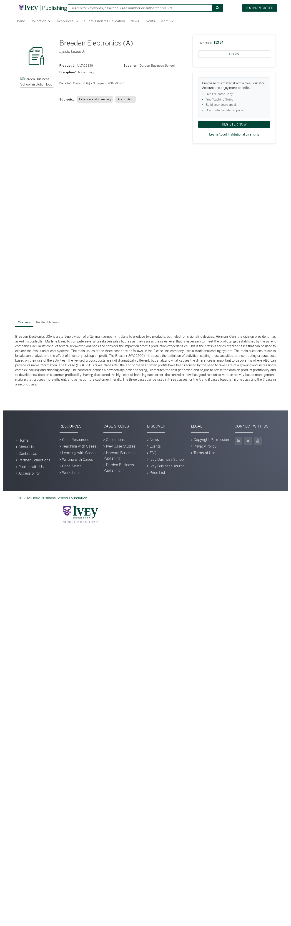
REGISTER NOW (234, 124)
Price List (157, 472)
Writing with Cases (77, 459)
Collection (38, 21)
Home (20, 21)
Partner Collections (34, 460)
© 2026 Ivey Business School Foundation (53, 498)
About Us (26, 447)
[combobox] (138, 8)
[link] (96, 99)
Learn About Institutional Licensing (234, 134)
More (165, 21)
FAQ (153, 452)
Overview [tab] (24, 322)
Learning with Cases (78, 452)
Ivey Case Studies (120, 446)
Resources (65, 21)
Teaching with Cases (79, 446)
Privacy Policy (204, 446)
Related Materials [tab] (48, 322)
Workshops (71, 472)
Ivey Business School (167, 459)
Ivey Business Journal (168, 466)
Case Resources (75, 439)
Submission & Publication (104, 21)
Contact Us (27, 453)
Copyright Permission (211, 439)
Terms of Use (204, 452)
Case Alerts (71, 466)
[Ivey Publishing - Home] (43, 8)
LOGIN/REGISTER (259, 8)
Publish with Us (31, 466)
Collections (115, 439)
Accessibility (29, 473)
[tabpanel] (145, 360)
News (134, 21)
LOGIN (234, 54)
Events (150, 21)
